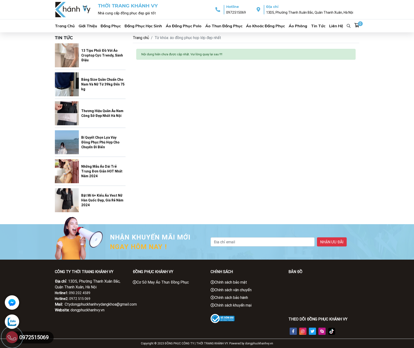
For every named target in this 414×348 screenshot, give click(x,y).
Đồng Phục (111, 25)
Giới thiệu (88, 25)
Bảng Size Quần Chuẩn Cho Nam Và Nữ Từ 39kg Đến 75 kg (103, 84)
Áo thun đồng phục (223, 25)
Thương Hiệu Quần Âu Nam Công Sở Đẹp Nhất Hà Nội (102, 113)
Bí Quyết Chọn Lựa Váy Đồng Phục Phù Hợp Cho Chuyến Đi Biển (100, 142)
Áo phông (298, 25)
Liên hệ (336, 25)
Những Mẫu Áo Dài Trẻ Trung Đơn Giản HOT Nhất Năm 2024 (101, 171)
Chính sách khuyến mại (233, 305)
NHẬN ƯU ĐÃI (332, 242)
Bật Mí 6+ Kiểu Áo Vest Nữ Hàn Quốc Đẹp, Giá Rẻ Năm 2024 (102, 200)
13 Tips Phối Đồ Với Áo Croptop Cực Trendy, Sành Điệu (102, 55)
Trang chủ (141, 37)
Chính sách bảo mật (230, 282)
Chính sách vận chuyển (233, 289)
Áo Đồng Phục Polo (183, 25)
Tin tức (318, 25)
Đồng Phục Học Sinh (143, 25)
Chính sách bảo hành (231, 297)
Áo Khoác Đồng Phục (265, 25)
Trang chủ (65, 25)
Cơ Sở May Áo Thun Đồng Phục (163, 282)
